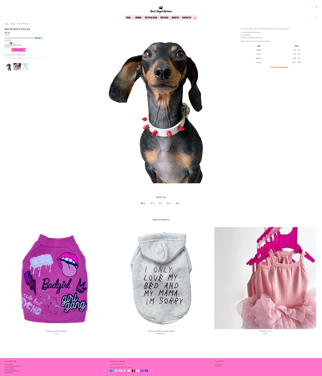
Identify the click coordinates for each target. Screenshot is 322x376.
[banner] (161, 9)
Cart (315, 17)
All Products (219, 364)
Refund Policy (9, 364)
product (13, 23)
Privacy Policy (9, 367)
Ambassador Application (12, 371)
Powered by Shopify (127, 367)
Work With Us (9, 372)
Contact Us (218, 366)
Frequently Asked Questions (13, 366)
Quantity (7, 46)
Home (6, 23)
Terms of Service (10, 369)
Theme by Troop (115, 367)
